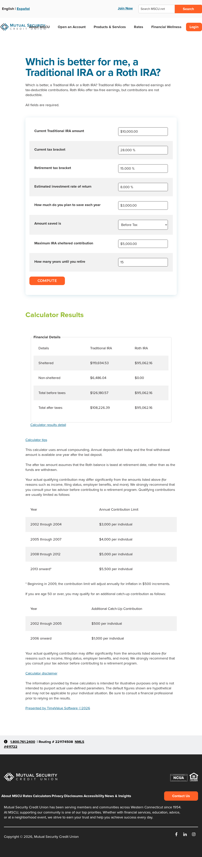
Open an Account (72, 26)
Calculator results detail (48, 424)
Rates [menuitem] (27, 795)
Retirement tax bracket (52, 167)
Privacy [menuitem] (57, 795)
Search (188, 8)
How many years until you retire (59, 261)
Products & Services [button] (110, 26)
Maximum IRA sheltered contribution (63, 243)
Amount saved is (47, 223)
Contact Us (181, 795)
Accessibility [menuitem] (94, 795)
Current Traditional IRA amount (59, 130)
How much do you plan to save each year (67, 204)
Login (194, 26)
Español (23, 8)
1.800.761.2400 (22, 741)
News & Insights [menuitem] (118, 795)
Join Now (125, 8)
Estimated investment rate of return (62, 186)
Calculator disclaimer (41, 673)
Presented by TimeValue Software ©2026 (57, 708)
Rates (138, 26)
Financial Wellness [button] (166, 26)
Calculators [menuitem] (42, 795)
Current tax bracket (49, 149)
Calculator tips (36, 439)
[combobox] (156, 9)
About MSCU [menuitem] (11, 795)
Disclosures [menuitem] (73, 795)
